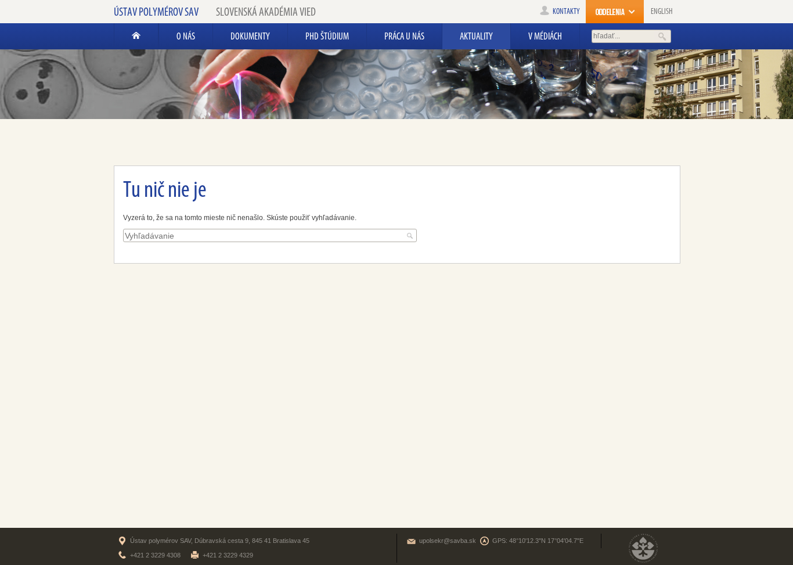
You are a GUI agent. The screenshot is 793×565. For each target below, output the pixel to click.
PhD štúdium (327, 36)
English (661, 11)
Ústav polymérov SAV (156, 12)
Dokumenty (250, 36)
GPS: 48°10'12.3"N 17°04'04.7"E (537, 540)
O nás (185, 36)
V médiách (545, 36)
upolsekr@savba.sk (447, 540)
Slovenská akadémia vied (266, 12)
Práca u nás (404, 36)
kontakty (566, 11)
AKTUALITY (476, 36)
